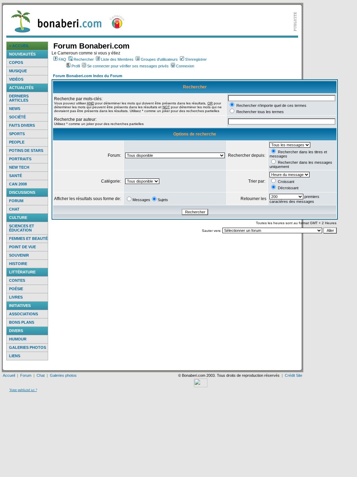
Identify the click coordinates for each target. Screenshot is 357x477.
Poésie (16, 289)
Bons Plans (21, 322)
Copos (16, 62)
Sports (17, 134)
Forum (16, 201)
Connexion (185, 66)
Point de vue (22, 247)
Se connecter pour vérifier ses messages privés (128, 66)
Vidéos (16, 79)
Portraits (20, 159)
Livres (16, 297)
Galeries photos (27, 347)
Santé (15, 176)
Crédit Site (293, 375)
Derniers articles (19, 98)
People (16, 142)
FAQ (62, 59)
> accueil (19, 46)
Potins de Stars (26, 150)
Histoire (18, 264)
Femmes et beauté (28, 238)
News (14, 109)
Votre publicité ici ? (23, 389)
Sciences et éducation (21, 228)
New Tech (19, 167)
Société (17, 117)
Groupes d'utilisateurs (159, 59)
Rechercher (84, 59)
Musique (18, 71)
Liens (14, 356)
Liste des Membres (117, 59)
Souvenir (19, 255)
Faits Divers (22, 125)
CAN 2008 (18, 184)
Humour (17, 339)
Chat (14, 209)
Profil (75, 66)
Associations (23, 314)
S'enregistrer (196, 59)
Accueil (9, 375)
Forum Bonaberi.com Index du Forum (87, 76)
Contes (17, 280)
